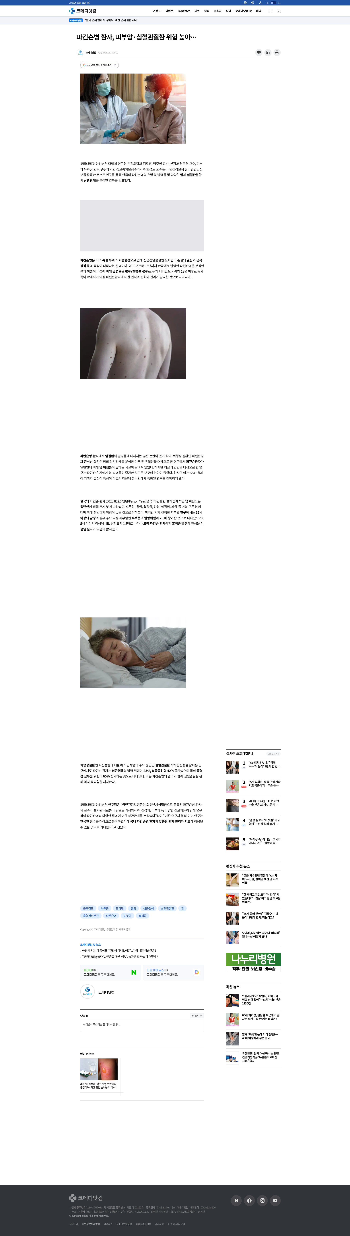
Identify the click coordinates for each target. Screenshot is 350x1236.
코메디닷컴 (106, 992)
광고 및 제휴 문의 (176, 1224)
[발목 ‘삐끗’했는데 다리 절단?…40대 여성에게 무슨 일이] (232, 1039)
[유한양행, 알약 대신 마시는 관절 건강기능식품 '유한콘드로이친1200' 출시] (232, 1058)
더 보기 (195, 1015)
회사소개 (73, 1224)
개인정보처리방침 (91, 1224)
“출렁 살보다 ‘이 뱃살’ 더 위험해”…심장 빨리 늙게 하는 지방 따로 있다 (265, 822)
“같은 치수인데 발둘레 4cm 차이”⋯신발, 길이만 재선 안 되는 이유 (260, 879)
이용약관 (108, 1224)
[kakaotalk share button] (258, 52)
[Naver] (236, 1200)
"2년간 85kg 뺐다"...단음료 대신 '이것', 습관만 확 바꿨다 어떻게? (120, 956)
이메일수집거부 (143, 1224)
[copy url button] (268, 53)
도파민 (120, 908)
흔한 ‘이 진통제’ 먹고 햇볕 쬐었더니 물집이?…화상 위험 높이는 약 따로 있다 (98, 1086)
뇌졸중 (105, 908)
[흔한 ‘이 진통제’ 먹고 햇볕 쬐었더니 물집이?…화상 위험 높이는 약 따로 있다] (99, 1069)
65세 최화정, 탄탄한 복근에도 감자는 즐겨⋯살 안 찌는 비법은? (260, 1017)
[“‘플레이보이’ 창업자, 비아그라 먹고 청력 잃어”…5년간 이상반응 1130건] (232, 1000)
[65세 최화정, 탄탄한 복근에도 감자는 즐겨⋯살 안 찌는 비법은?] (232, 1019)
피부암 (127, 915)
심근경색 (148, 908)
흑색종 (143, 915)
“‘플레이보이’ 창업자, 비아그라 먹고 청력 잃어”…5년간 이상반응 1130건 (261, 999)
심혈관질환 (167, 908)
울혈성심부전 (91, 915)
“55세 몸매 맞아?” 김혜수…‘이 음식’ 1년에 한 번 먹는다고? (265, 765)
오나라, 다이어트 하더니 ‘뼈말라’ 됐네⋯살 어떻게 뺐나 (261, 935)
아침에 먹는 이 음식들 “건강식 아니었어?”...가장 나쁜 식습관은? (119, 950)
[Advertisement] (142, 410)
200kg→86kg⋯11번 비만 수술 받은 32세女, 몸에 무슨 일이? (264, 803)
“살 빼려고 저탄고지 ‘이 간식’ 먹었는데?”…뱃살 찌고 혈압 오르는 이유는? (261, 898)
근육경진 (88, 908)
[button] (247, 2)
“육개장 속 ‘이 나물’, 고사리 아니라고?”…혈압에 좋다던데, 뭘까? (265, 841)
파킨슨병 (111, 915)
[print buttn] (277, 52)
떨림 (133, 908)
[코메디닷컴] (249, 1200)
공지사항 (159, 1224)
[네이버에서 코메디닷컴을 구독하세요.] (110, 972)
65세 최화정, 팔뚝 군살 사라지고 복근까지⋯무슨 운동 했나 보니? (265, 784)
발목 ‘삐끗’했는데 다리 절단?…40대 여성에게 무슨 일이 (260, 1036)
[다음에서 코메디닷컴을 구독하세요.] (173, 972)
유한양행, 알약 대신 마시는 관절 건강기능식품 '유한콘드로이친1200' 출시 (260, 1057)
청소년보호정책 (124, 1224)
